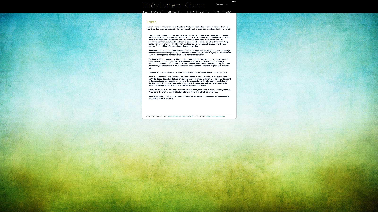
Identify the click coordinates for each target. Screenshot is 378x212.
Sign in (234, 1)
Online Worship (156, 12)
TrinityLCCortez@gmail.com (215, 116)
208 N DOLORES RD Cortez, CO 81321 (180, 116)
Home (145, 12)
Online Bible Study (170, 12)
